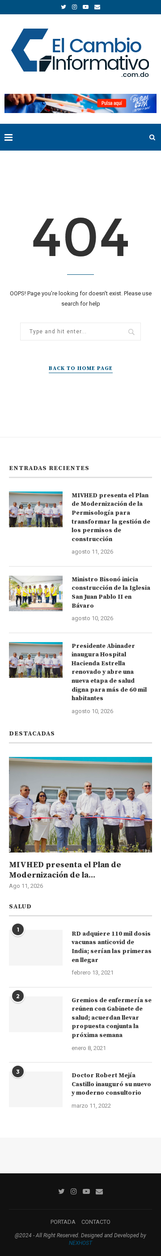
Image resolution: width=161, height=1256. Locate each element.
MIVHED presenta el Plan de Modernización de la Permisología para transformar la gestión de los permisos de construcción (111, 517)
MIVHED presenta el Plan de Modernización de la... (65, 870)
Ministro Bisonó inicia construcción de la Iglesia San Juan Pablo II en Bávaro (111, 592)
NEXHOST (80, 1243)
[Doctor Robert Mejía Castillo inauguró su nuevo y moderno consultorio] (36, 1089)
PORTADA (63, 1221)
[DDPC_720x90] (80, 97)
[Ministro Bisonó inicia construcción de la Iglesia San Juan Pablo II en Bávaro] (36, 593)
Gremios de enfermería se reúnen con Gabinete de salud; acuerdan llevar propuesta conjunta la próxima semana (112, 1017)
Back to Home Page (81, 368)
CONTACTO (95, 1221)
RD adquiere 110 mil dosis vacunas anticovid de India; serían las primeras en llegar (112, 947)
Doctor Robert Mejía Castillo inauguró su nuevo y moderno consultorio (111, 1084)
